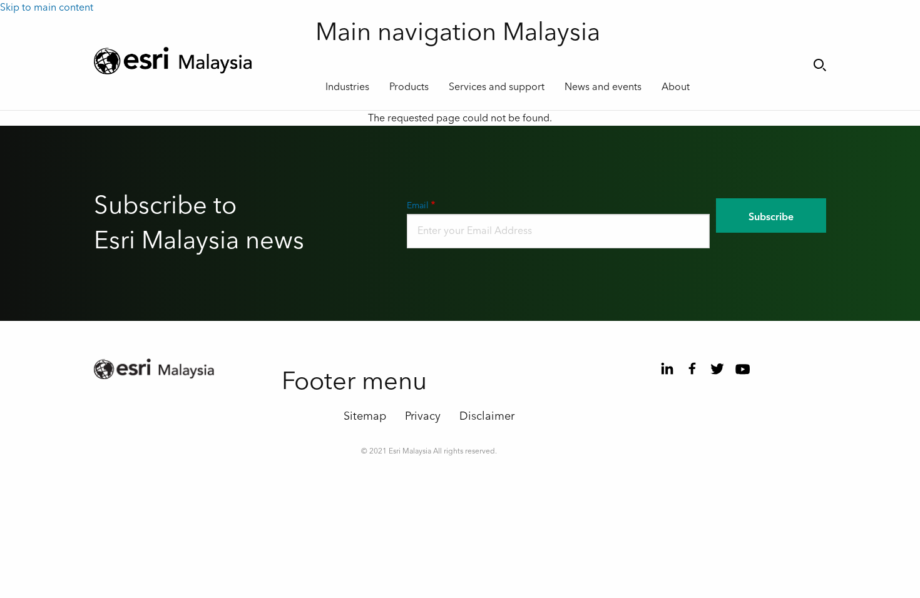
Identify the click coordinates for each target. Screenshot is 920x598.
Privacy (423, 416)
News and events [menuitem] (603, 87)
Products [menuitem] (409, 87)
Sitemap (365, 416)
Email (418, 205)
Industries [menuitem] (347, 87)
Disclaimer (486, 416)
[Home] (195, 60)
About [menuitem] (676, 87)
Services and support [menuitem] (496, 87)
